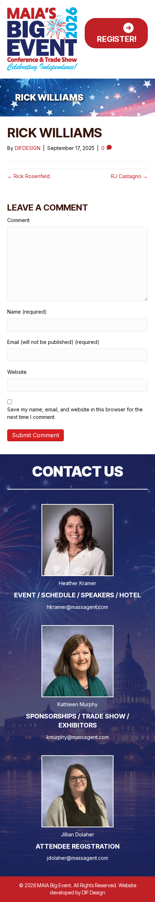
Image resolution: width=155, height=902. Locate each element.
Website (17, 372)
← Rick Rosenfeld (28, 176)
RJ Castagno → (129, 176)
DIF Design (93, 892)
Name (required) (27, 312)
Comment (18, 220)
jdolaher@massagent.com (77, 858)
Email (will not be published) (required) (53, 342)
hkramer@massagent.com (77, 607)
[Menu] (139, 58)
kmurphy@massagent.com (77, 737)
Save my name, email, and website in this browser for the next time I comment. (75, 413)
